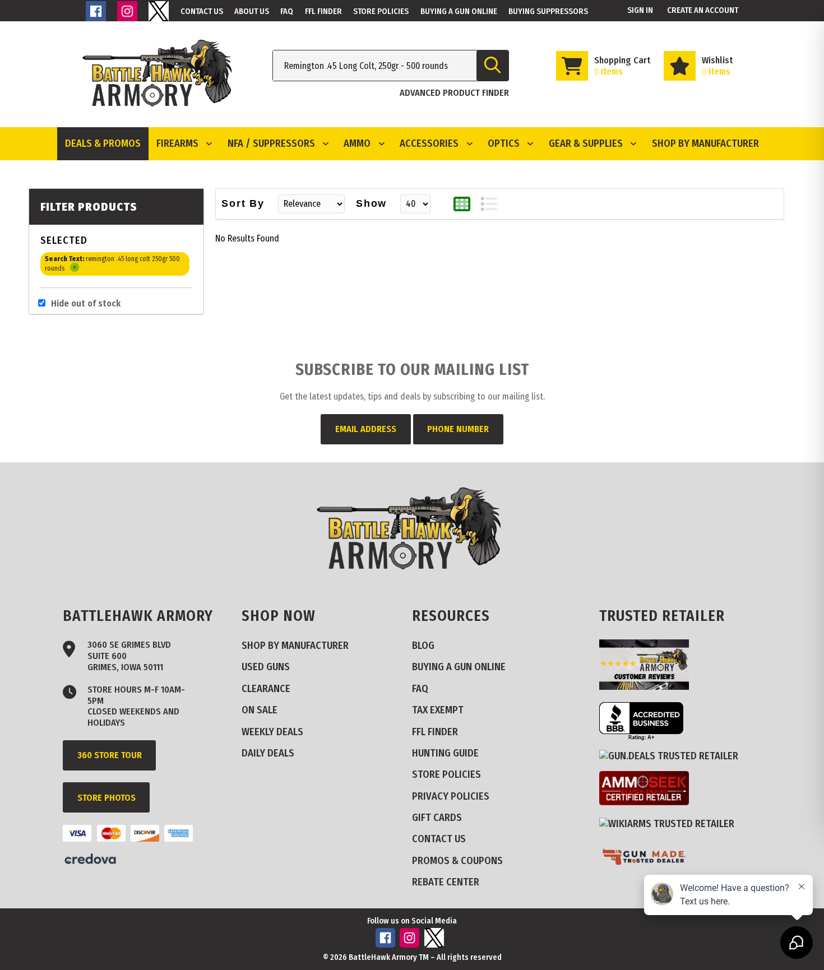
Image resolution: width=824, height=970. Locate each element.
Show (371, 203)
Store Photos (106, 797)
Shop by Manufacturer (705, 143)
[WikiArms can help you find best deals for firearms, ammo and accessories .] (671, 823)
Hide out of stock (86, 303)
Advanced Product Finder (454, 92)
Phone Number (458, 429)
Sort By (243, 203)
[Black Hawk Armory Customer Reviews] (648, 687)
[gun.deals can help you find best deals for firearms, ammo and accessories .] (673, 756)
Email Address (365, 429)
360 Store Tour (109, 755)
